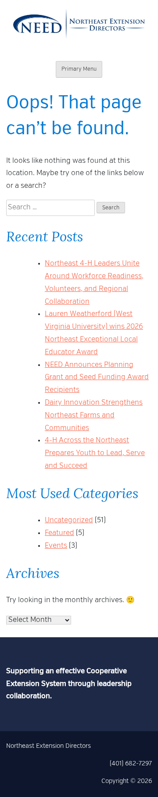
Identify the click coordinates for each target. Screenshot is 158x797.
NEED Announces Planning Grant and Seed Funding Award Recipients (97, 378)
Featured (59, 533)
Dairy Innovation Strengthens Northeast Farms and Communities (94, 415)
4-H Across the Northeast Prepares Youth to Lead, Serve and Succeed (95, 453)
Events (56, 545)
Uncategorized (69, 520)
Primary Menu (79, 69)
